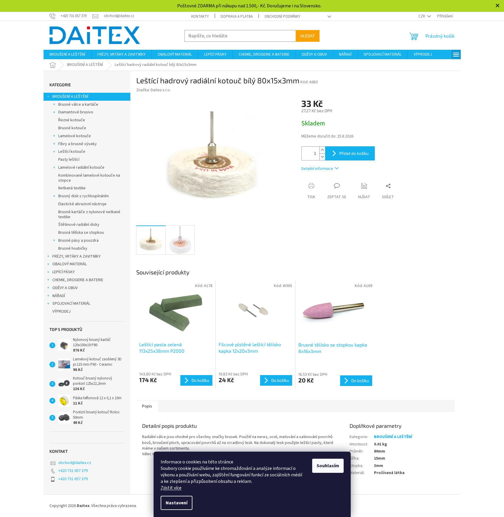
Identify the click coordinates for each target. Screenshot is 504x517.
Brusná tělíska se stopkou (81, 233)
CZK (422, 16)
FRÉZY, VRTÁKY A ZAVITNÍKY (76, 256)
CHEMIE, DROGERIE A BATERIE (77, 280)
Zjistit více (171, 488)
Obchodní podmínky (282, 16)
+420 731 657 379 (73, 471)
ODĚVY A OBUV (65, 288)
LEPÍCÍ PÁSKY (63, 272)
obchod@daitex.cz (74, 463)
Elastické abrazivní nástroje (82, 204)
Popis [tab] (147, 406)
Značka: (153, 90)
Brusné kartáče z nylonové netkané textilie (89, 214)
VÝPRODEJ (61, 311)
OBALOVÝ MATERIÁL (69, 264)
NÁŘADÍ (58, 296)
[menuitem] (67, 54)
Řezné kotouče (71, 120)
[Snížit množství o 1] (322, 156)
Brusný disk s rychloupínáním (83, 196)
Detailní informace (317, 169)
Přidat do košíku (354, 153)
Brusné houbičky (72, 248)
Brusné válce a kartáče (78, 104)
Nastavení (176, 503)
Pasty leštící (68, 160)
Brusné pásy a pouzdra (78, 240)
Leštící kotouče (71, 152)
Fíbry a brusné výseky (77, 144)
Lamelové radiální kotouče (81, 167)
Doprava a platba (237, 16)
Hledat (307, 35)
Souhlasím (328, 466)
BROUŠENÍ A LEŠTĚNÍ (70, 97)
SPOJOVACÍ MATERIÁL (71, 303)
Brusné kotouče (72, 128)
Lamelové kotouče (74, 136)
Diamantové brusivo (75, 112)
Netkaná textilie (72, 188)
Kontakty (200, 16)
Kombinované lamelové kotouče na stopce (89, 178)
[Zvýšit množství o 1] (322, 150)
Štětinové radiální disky (78, 225)
